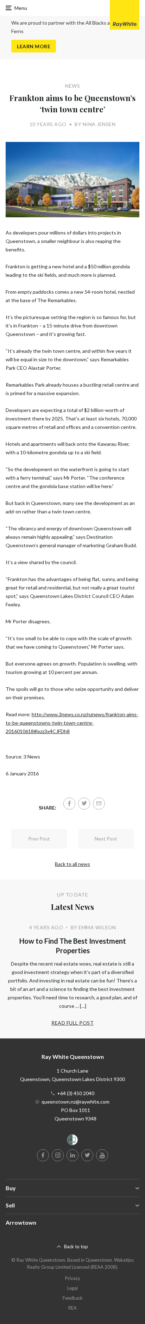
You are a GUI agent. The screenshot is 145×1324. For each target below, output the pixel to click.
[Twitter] (84, 804)
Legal (72, 1288)
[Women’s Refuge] (72, 1141)
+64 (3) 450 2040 (75, 1093)
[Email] (99, 804)
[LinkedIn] (72, 1155)
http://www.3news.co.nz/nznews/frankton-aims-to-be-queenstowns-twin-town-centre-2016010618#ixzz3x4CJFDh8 (72, 722)
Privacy (72, 1278)
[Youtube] (102, 1155)
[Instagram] (58, 1155)
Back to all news (72, 864)
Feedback (73, 1298)
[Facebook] (69, 804)
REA (72, 1308)
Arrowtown (21, 1222)
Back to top (76, 1246)
